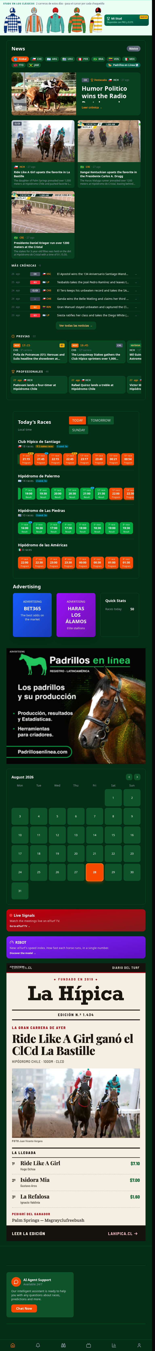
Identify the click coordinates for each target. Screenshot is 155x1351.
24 (20, 872)
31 (20, 891)
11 (38, 835)
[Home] (12, 1345)
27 (76, 872)
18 (38, 853)
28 (94, 872)
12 (57, 835)
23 (132, 853)
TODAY (77, 420)
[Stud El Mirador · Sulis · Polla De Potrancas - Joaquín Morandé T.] (76, 20)
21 (94, 853)
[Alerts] (38, 1345)
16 (132, 835)
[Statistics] (114, 1345)
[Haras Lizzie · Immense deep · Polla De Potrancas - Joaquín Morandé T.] (98, 20)
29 (113, 872)
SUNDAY (78, 430)
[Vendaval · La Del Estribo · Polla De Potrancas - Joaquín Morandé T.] (55, 20)
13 (76, 835)
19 (57, 853)
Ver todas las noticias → (76, 325)
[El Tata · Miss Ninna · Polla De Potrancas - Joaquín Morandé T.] (12, 20)
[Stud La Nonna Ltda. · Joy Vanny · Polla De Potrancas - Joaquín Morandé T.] (34, 20)
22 (113, 853)
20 (76, 853)
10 (20, 835)
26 (57, 872)
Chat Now (24, 1308)
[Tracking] (63, 1345)
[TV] (89, 1345)
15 (113, 835)
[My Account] (139, 1345)
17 (20, 853)
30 (132, 872)
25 (38, 872)
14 (94, 835)
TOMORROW (101, 420)
